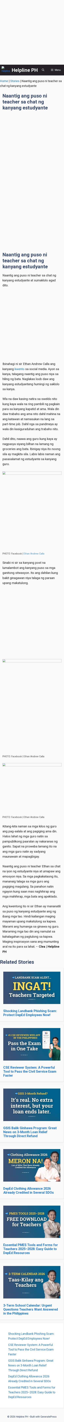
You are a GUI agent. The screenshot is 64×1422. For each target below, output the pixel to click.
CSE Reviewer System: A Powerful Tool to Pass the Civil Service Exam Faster (29, 1071)
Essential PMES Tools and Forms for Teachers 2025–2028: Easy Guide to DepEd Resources (30, 1249)
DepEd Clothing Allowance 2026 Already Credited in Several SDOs (28, 1191)
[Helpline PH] (6, 70)
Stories (15, 81)
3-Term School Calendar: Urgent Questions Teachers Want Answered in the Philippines (30, 1309)
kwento (19, 369)
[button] (43, 70)
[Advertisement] (32, 32)
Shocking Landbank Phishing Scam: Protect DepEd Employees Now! (30, 1013)
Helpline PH (25, 70)
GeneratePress (49, 1416)
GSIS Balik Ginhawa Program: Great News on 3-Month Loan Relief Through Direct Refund (30, 1132)
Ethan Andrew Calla (34, 553)
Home (4, 81)
